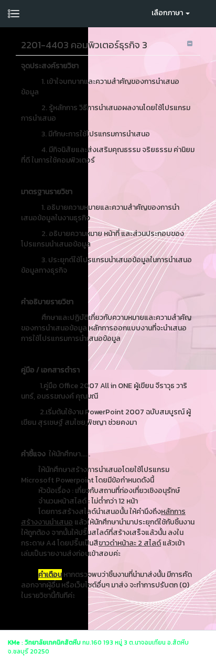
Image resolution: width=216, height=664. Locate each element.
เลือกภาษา (168, 12)
